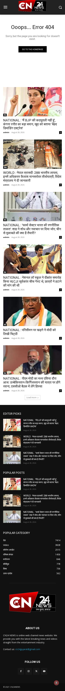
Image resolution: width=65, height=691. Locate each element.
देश (5, 115)
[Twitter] (36, 671)
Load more (31, 397)
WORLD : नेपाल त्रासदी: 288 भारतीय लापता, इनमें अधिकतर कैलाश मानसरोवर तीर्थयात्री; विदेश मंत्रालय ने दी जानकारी (32, 176)
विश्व (5, 167)
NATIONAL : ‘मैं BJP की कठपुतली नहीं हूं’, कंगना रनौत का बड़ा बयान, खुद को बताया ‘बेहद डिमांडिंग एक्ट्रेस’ (30, 124)
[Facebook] (21, 671)
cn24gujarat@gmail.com (27, 649)
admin (6, 132)
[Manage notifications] (56, 682)
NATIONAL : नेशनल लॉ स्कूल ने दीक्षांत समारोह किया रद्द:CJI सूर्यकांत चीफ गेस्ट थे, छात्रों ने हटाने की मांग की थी (32, 281)
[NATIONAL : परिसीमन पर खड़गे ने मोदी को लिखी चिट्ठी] (32, 311)
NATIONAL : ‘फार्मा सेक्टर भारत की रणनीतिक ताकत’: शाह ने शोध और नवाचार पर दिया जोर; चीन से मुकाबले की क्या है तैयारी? (32, 229)
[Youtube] (44, 671)
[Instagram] (29, 671)
